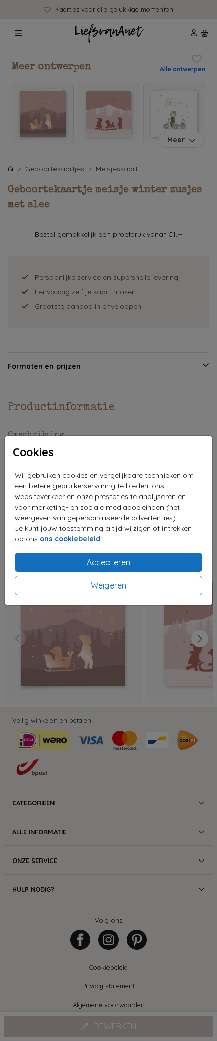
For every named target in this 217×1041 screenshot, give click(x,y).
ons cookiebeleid (70, 539)
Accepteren (108, 562)
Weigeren (108, 585)
